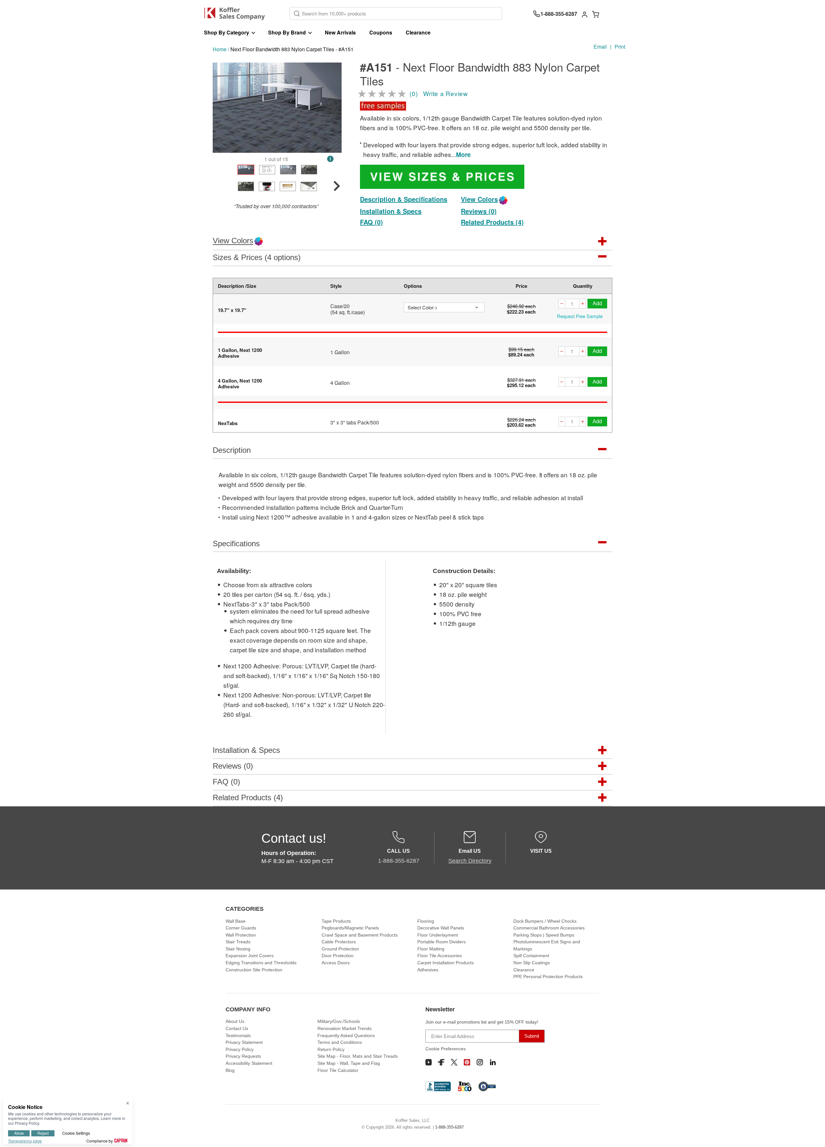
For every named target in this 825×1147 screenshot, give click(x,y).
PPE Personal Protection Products (548, 976)
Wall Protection (241, 935)
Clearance (418, 32)
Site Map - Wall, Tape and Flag (348, 1063)
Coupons (380, 32)
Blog (230, 1070)
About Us (235, 1021)
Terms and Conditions (339, 1042)
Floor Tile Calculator (337, 1070)
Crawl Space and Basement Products (360, 935)
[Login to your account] (584, 13)
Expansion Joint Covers (250, 955)
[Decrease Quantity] (561, 304)
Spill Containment (531, 955)
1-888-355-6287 (449, 1127)
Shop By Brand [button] (287, 32)
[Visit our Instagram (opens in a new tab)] (480, 1062)
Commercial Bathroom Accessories (549, 927)
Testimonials (238, 1035)
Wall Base (236, 921)
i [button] (330, 159)
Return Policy (331, 1049)
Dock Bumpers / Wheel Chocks (545, 921)
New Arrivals (340, 32)
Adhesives (427, 969)
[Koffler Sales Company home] (237, 13)
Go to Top (812, 1134)
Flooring (425, 921)
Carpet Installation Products (445, 962)
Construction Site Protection (254, 969)
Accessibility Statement (249, 1063)
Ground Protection (340, 948)
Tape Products (336, 921)
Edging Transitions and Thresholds (261, 962)
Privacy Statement (244, 1042)
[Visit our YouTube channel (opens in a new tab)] (428, 1062)
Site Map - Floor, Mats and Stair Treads (357, 1056)
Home (220, 49)
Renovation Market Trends (344, 1028)
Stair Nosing (238, 948)
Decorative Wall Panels (440, 927)
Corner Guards (241, 927)
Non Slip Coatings (531, 962)
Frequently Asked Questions (346, 1035)
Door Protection (338, 955)
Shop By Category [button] (226, 32)
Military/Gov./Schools (338, 1021)
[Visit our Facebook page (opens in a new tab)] (441, 1062)
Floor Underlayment (437, 935)
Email (600, 46)
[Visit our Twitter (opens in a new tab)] (454, 1062)
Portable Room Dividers (441, 941)
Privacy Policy (240, 1049)
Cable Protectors (339, 941)
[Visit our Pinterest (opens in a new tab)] (467, 1062)
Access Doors (336, 962)
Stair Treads (238, 941)
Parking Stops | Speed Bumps (543, 935)
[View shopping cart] (595, 14)
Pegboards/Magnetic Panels (350, 927)
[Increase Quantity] (582, 304)
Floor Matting (430, 948)
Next (333, 107)
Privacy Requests (243, 1056)
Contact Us (237, 1028)
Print (620, 46)
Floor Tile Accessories (439, 955)
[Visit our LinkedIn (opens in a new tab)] (493, 1062)
